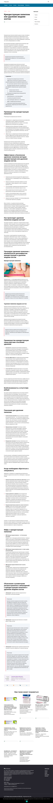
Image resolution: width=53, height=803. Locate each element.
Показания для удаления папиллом (14, 98)
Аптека (14, 5)
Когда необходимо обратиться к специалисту (16, 99)
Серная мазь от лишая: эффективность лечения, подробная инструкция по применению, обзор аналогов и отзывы (41, 730)
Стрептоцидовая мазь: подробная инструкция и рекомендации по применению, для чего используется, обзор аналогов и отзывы (10, 707)
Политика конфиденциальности (8, 789)
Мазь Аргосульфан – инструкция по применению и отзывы (42, 705)
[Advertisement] (41, 34)
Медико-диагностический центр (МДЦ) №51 (14, 796)
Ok (26, 801)
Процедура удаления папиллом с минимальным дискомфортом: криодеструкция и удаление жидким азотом (16, 87)
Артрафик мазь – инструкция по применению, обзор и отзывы (10, 751)
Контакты (27, 5)
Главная (5, 5)
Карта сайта (47, 774)
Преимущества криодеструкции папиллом (15, 78)
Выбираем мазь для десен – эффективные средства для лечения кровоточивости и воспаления (25, 729)
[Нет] (51, 800)
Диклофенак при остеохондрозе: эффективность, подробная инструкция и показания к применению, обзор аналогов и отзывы (26, 753)
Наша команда (21, 5)
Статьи (10, 5)
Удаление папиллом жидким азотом (15, 91)
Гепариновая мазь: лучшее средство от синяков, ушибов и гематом (10, 729)
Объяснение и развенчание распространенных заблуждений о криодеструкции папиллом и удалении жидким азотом (16, 105)
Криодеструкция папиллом (14, 89)
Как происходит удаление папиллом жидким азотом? (17, 83)
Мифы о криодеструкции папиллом (14, 101)
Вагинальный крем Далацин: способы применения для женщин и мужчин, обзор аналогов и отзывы (25, 706)
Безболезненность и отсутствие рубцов (15, 96)
